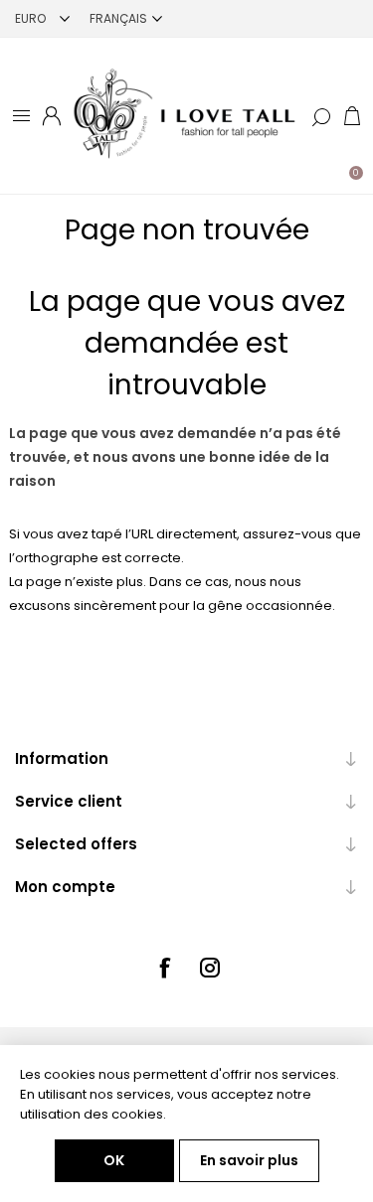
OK (113, 1160)
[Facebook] (164, 967)
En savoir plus (249, 1160)
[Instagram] (210, 967)
